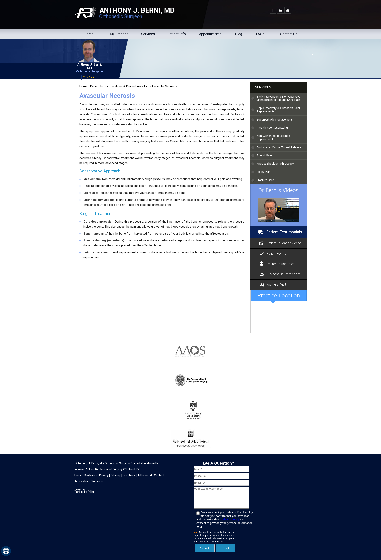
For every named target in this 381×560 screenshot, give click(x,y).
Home (88, 34)
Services (148, 34)
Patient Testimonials (284, 232)
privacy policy (230, 519)
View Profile (89, 77)
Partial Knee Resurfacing (272, 127)
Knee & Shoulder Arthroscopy (275, 163)
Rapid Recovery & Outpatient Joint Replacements (278, 109)
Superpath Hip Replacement (274, 119)
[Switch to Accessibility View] (6, 551)
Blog (238, 34)
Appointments (210, 34)
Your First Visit (276, 284)
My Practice (119, 34)
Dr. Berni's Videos (278, 190)
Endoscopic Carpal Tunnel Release (279, 147)
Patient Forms (276, 253)
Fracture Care (265, 180)
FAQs (260, 34)
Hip (146, 86)
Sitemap (116, 475)
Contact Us (288, 34)
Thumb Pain (264, 155)
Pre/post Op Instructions (284, 274)
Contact (159, 475)
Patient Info (176, 34)
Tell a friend (144, 475)
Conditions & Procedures (125, 86)
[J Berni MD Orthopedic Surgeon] (279, 210)
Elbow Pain (263, 171)
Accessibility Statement (88, 481)
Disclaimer (90, 475)
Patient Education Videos (284, 243)
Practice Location (278, 295)
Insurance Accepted (281, 264)
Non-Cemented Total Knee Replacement (273, 137)
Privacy (103, 475)
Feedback (129, 475)
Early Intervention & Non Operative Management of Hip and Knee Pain (278, 98)
